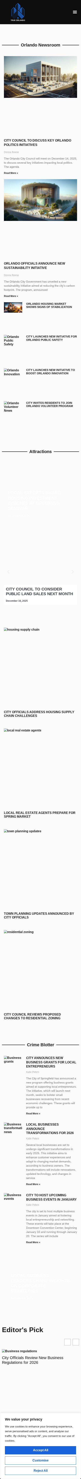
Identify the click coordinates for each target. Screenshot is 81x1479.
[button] (75, 12)
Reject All (41, 1470)
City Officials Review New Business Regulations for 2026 (32, 1360)
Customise (40, 1460)
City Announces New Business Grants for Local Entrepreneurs (51, 1062)
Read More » (11, 173)
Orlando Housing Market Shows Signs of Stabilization (49, 305)
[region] (40, 1446)
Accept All (40, 1450)
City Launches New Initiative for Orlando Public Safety (51, 338)
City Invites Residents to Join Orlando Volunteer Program (49, 404)
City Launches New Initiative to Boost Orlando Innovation (50, 371)
